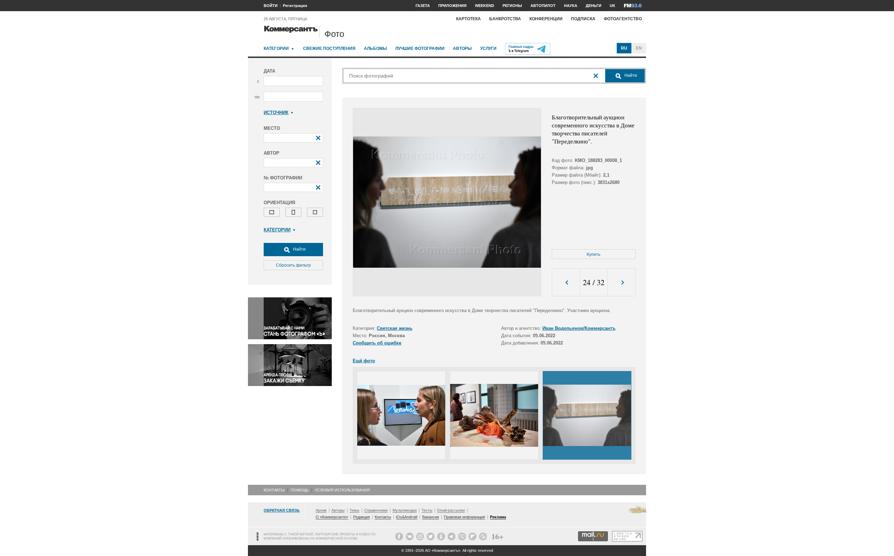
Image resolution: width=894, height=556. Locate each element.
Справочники (376, 510)
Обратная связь (282, 510)
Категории (276, 48)
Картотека (468, 18)
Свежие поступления (329, 48)
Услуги (488, 48)
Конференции (546, 18)
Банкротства (505, 18)
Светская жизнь (394, 328)
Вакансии (430, 517)
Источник (276, 112)
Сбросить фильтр (293, 265)
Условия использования (342, 490)
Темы (354, 510)
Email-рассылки (451, 510)
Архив (321, 510)
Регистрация (295, 5)
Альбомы (375, 48)
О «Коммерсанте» (332, 517)
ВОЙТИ (271, 5)
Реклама (498, 517)
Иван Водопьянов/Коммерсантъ (578, 328)
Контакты (274, 490)
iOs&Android (406, 517)
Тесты (427, 510)
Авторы (462, 48)
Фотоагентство (623, 18)
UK (612, 5)
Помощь (300, 490)
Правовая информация (464, 517)
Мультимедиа (405, 510)
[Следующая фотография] (621, 282)
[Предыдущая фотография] (566, 282)
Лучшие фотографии (420, 48)
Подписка (583, 18)
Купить (593, 254)
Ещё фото (364, 360)
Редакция (361, 517)
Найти (299, 249)
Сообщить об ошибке (377, 343)
